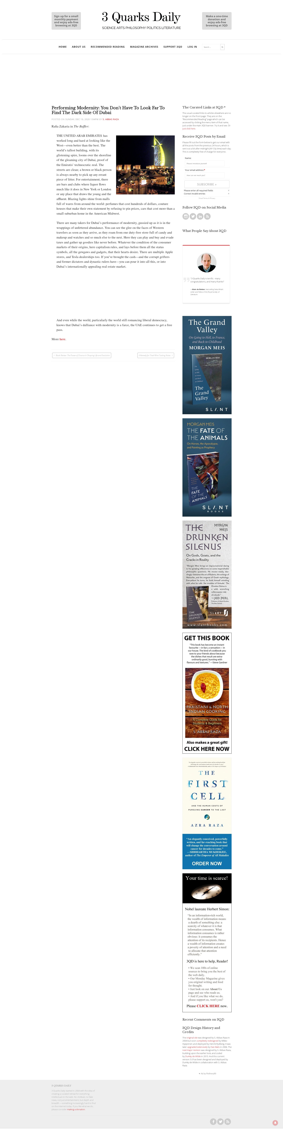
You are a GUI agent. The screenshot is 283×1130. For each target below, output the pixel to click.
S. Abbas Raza (111, 119)
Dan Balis (215, 1047)
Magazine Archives (144, 46)
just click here (188, 128)
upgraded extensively (197, 1047)
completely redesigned (207, 1040)
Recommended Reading (108, 46)
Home (63, 46)
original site (192, 1037)
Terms (205, 198)
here (62, 339)
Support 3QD (172, 46)
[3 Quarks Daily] (141, 29)
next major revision (191, 1050)
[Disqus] (113, 402)
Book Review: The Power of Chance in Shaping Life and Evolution (83, 355)
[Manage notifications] (275, 1122)
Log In (192, 46)
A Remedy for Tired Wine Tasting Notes (154, 355)
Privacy (212, 198)
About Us (78, 46)
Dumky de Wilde (193, 1056)
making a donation (76, 1109)
